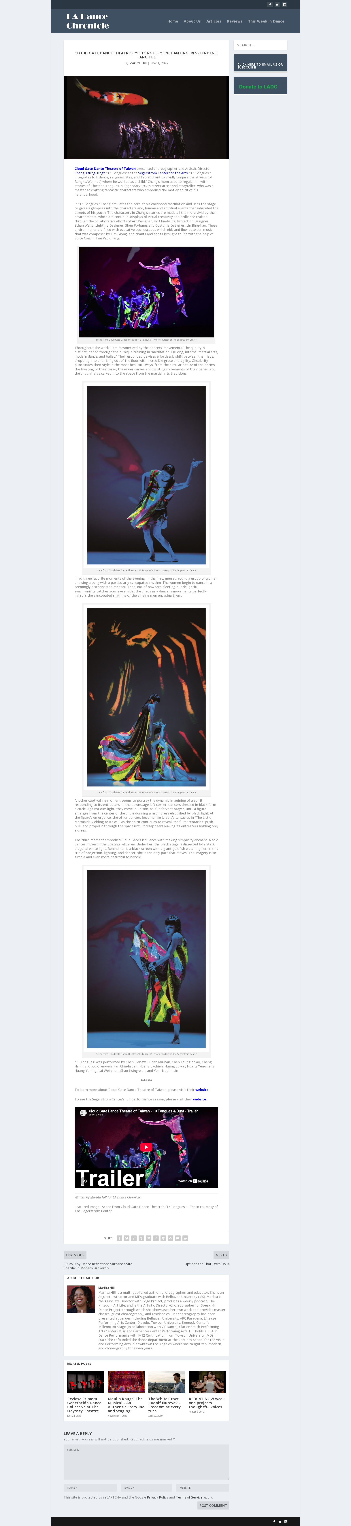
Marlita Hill (138, 63)
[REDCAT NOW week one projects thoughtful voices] (207, 1382)
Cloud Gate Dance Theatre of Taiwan (105, 168)
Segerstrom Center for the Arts (163, 173)
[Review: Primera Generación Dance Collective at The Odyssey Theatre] (85, 1382)
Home (172, 21)
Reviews (235, 21)
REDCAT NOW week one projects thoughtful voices (207, 1402)
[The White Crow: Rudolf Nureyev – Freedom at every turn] (166, 1382)
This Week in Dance (266, 21)
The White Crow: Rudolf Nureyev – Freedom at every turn (164, 1404)
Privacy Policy (157, 1497)
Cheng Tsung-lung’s (90, 173)
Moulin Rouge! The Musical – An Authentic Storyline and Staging (126, 1404)
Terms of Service (189, 1497)
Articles (213, 21)
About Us (192, 21)
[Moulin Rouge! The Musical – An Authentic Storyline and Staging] (126, 1382)
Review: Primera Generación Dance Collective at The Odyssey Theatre (84, 1404)
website (201, 1089)
